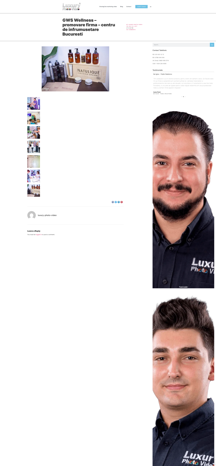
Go (212, 45)
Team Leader (183, 287)
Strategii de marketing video (108, 6)
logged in (39, 234)
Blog (121, 6)
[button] (113, 202)
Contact (128, 6)
